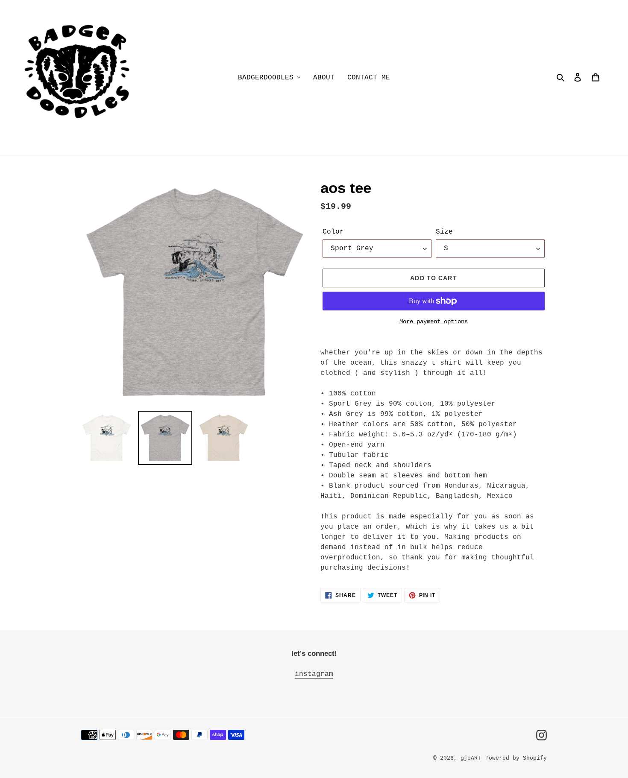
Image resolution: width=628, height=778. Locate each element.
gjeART (471, 758)
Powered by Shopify (516, 758)
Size (444, 232)
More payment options (433, 321)
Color (333, 232)
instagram (314, 674)
